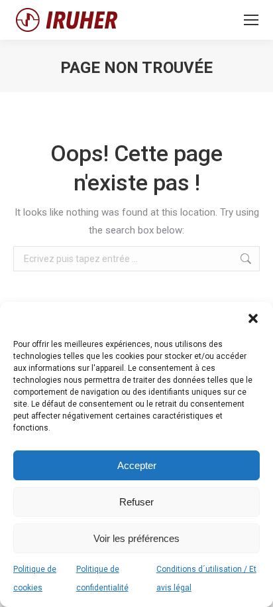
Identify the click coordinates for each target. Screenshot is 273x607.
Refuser (136, 501)
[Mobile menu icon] (251, 20)
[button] (253, 318)
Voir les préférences (136, 538)
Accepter (136, 465)
